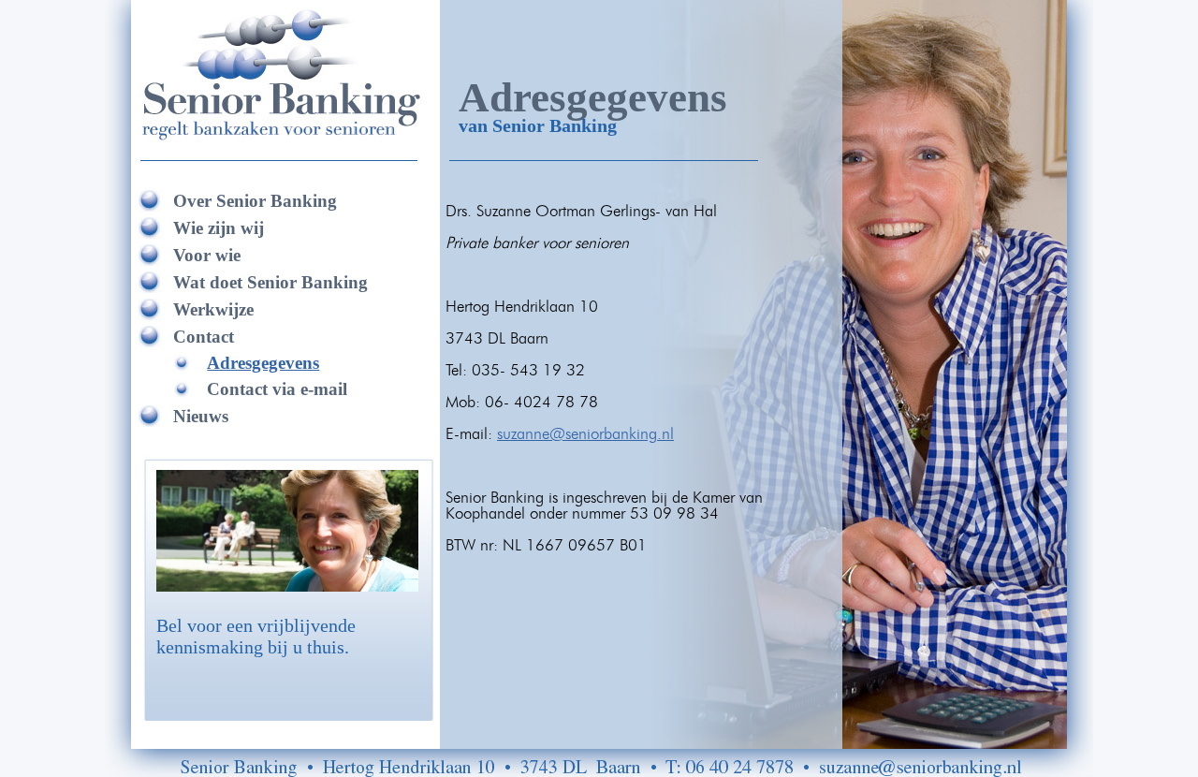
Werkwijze (213, 309)
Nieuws (200, 416)
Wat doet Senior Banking (270, 282)
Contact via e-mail (277, 389)
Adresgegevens (263, 363)
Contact (203, 336)
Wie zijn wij (218, 228)
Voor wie (207, 255)
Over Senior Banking (255, 201)
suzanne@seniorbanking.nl (585, 434)
